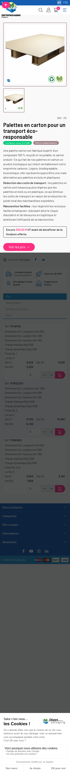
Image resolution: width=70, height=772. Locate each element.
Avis (8, 315)
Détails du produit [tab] (17, 309)
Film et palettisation (46, 142)
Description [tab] (13, 302)
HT (59, 2)
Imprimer (14, 259)
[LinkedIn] (46, 551)
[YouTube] (31, 551)
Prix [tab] (8, 296)
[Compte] (48, 9)
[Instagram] (39, 551)
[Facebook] (23, 551)
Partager (35, 259)
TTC (65, 2)
